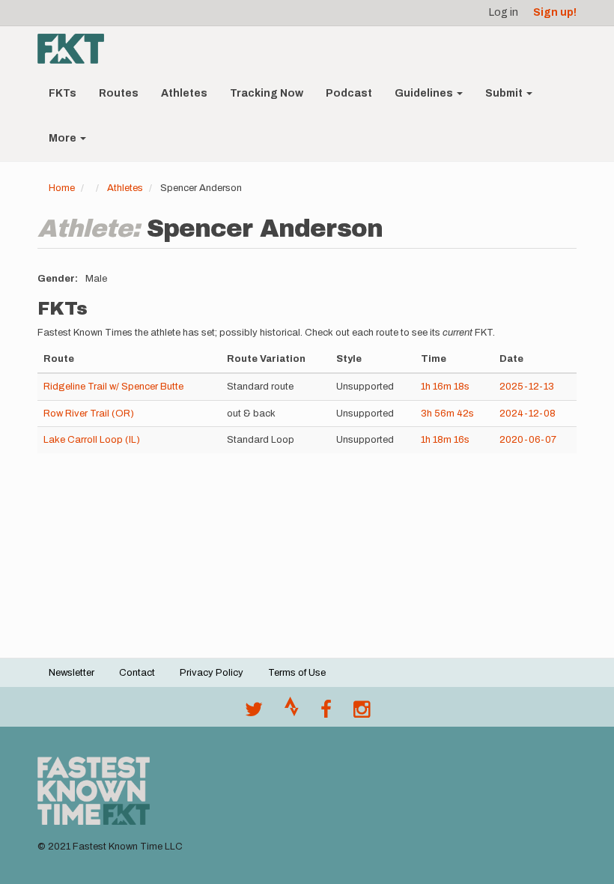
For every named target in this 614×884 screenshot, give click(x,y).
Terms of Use (297, 672)
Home (62, 188)
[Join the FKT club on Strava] (292, 713)
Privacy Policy (211, 672)
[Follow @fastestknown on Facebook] (326, 713)
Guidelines (425, 93)
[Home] (76, 49)
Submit (505, 93)
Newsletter (71, 672)
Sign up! (555, 12)
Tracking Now (266, 93)
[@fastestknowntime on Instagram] (361, 713)
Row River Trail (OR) (88, 413)
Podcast (349, 93)
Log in (503, 12)
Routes (119, 93)
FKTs (62, 93)
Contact (137, 672)
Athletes (184, 93)
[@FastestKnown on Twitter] (254, 713)
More (64, 138)
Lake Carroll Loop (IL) (91, 440)
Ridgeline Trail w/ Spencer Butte (113, 386)
